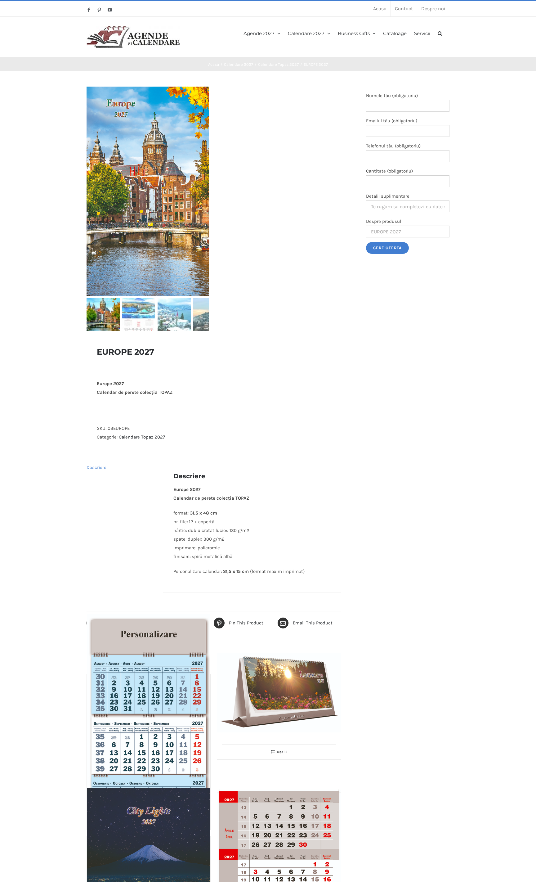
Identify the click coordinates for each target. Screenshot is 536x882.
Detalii (281, 752)
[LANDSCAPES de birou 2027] (279, 692)
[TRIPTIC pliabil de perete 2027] (148, 727)
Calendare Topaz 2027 (142, 437)
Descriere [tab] (96, 467)
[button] (440, 33)
